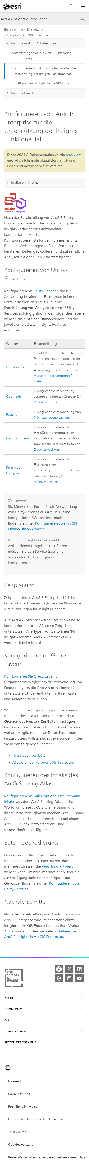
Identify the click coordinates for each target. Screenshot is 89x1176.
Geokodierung (17, 367)
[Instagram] (69, 978)
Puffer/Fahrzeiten (46, 402)
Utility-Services (46, 291)
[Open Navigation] (83, 6)
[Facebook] (59, 969)
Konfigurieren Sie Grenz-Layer (29, 676)
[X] (69, 969)
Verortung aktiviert (57, 866)
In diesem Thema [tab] (25, 182)
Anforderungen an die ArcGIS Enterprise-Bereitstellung (42, 56)
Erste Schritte (13, 30)
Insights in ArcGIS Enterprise (28, 35)
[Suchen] (71, 6)
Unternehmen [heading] (15, 1031)
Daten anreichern (46, 449)
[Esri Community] (59, 978)
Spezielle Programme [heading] (20, 1042)
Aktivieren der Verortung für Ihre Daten (43, 762)
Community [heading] (13, 1009)
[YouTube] (79, 978)
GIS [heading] (7, 1020)
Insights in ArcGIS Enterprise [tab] (33, 43)
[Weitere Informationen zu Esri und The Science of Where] (14, 979)
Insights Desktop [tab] (24, 93)
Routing (11, 415)
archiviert (73, 155)
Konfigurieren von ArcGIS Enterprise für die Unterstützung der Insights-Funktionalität (44, 71)
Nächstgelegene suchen (51, 417)
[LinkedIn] (79, 969)
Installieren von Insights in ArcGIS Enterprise (44, 83)
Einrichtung (35, 30)
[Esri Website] (12, 6)
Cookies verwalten (21, 1144)
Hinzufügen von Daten (30, 755)
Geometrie (14, 397)
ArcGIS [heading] (9, 998)
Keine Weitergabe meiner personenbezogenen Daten (47, 1157)
